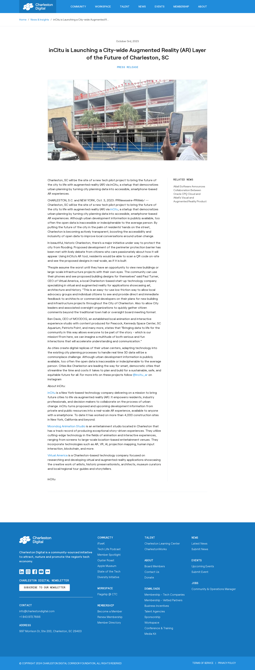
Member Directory (109, 622)
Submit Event (200, 571)
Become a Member (109, 611)
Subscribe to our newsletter (44, 587)
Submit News (200, 549)
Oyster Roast (105, 560)
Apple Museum (106, 565)
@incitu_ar (140, 374)
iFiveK (101, 543)
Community (78, 6)
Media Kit (150, 633)
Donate (149, 577)
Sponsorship (152, 617)
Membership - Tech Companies (164, 594)
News (142, 6)
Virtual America (58, 455)
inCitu (114, 209)
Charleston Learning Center (162, 543)
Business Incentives (156, 605)
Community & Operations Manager (214, 589)
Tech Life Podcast (109, 549)
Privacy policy (227, 662)
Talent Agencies (154, 611)
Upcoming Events (203, 566)
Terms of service (202, 662)
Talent (125, 6)
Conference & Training (158, 628)
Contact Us (151, 571)
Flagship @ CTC (107, 594)
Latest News (199, 543)
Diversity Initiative (108, 577)
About (202, 6)
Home (23, 19)
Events (159, 6)
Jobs (195, 583)
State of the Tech (108, 571)
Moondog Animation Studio (66, 426)
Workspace (103, 6)
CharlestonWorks (155, 549)
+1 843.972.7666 (30, 616)
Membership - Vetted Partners (163, 600)
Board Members (154, 566)
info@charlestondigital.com (37, 611)
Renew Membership (109, 617)
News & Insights (40, 19)
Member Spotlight (109, 554)
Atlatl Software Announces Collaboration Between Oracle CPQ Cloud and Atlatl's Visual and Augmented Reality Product (189, 194)
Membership (181, 6)
